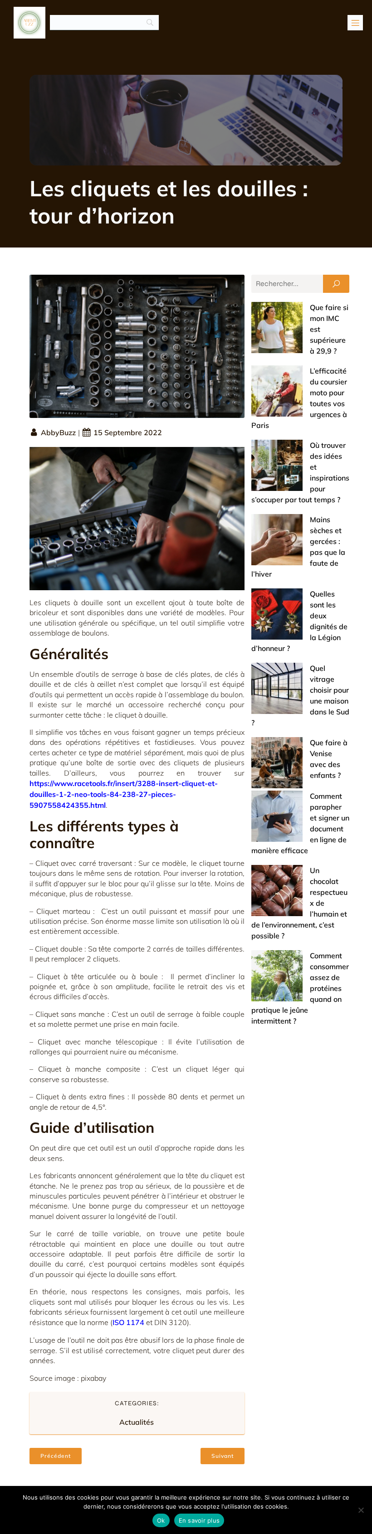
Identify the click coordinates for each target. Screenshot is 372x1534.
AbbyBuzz (58, 432)
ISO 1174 (128, 1322)
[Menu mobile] (355, 22)
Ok (161, 1520)
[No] (360, 1510)
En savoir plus (199, 1520)
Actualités (136, 1422)
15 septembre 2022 (127, 432)
